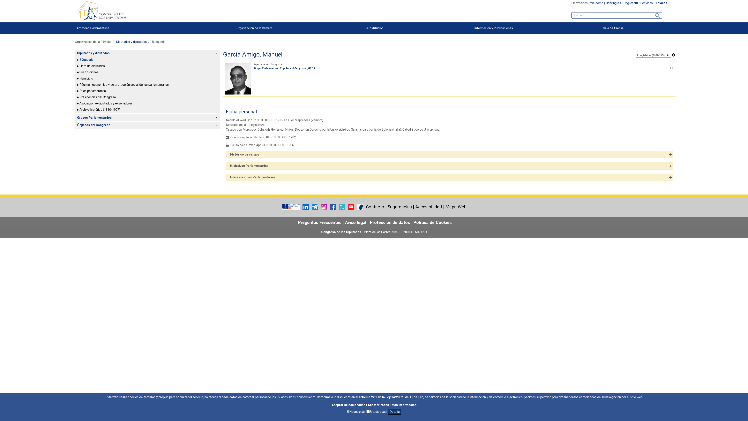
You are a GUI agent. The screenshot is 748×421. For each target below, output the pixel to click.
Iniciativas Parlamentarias (249, 166)
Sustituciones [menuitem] (88, 72)
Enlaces (661, 3)
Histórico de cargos (244, 154)
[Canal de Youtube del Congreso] (351, 206)
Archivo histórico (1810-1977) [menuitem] (99, 109)
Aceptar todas (379, 405)
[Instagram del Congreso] (324, 206)
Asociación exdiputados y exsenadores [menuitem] (106, 103)
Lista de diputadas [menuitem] (92, 66)
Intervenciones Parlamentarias (252, 177)
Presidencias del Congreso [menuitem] (97, 97)
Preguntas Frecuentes (319, 222)
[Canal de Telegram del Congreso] (315, 206)
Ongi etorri (631, 3)
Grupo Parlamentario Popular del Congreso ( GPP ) (284, 68)
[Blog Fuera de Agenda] (360, 206)
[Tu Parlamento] (291, 206)
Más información (404, 405)
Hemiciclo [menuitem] (86, 78)
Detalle (395, 412)
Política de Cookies (433, 222)
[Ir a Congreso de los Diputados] (102, 11)
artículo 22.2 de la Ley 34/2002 (381, 397)
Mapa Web (456, 206)
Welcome (596, 3)
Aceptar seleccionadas (349, 405)
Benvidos (646, 3)
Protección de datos (390, 222)
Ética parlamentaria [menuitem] (92, 91)
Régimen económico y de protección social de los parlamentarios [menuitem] (124, 85)
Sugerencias (400, 206)
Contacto (375, 206)
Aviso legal (356, 222)
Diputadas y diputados (131, 42)
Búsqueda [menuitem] (86, 60)
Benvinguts (613, 3)
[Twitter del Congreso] (342, 206)
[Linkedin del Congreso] (306, 206)
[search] (616, 15)
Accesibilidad (428, 206)
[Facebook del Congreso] (333, 206)
